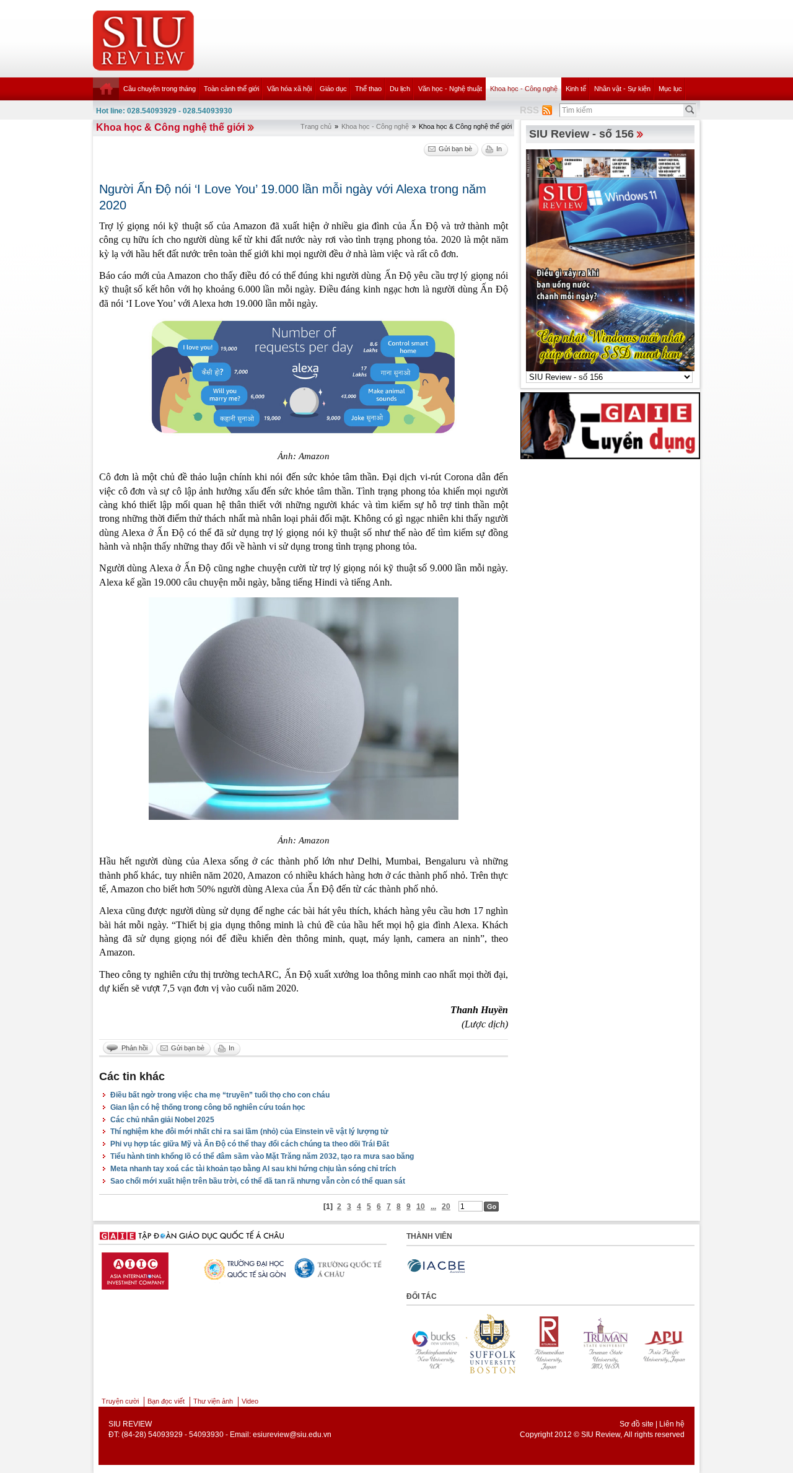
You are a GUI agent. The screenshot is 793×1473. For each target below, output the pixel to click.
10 (420, 1206)
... (433, 1206)
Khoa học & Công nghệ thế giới (170, 127)
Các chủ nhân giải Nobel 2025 (162, 1119)
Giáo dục (333, 88)
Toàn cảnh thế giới (231, 88)
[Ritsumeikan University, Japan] (497, 1344)
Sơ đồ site (637, 1424)
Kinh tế (576, 88)
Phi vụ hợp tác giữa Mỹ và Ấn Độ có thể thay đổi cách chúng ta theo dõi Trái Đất (249, 1144)
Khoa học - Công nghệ (524, 88)
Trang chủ (315, 126)
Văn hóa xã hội (289, 88)
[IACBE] (436, 1266)
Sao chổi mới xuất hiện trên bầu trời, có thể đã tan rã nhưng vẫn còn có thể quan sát (257, 1181)
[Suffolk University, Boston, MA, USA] (440, 1344)
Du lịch (400, 88)
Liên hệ (672, 1424)
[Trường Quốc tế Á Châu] (335, 1269)
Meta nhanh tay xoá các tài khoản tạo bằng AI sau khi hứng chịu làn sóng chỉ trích (253, 1168)
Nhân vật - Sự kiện (622, 88)
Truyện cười (120, 1401)
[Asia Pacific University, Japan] (611, 1344)
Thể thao (368, 88)
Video (250, 1401)
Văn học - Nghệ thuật (450, 88)
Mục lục (670, 88)
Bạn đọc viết (166, 1401)
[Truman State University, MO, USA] (554, 1344)
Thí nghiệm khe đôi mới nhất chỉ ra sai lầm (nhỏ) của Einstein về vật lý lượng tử (249, 1131)
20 (446, 1206)
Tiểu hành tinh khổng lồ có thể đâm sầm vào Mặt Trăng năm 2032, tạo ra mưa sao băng (262, 1156)
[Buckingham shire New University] (668, 1344)
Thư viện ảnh (213, 1401)
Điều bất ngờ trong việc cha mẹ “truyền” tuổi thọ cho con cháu (220, 1095)
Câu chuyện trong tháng (159, 88)
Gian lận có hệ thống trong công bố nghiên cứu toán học (207, 1107)
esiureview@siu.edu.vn (292, 1434)
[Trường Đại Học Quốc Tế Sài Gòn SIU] (239, 1268)
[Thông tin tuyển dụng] (610, 425)
